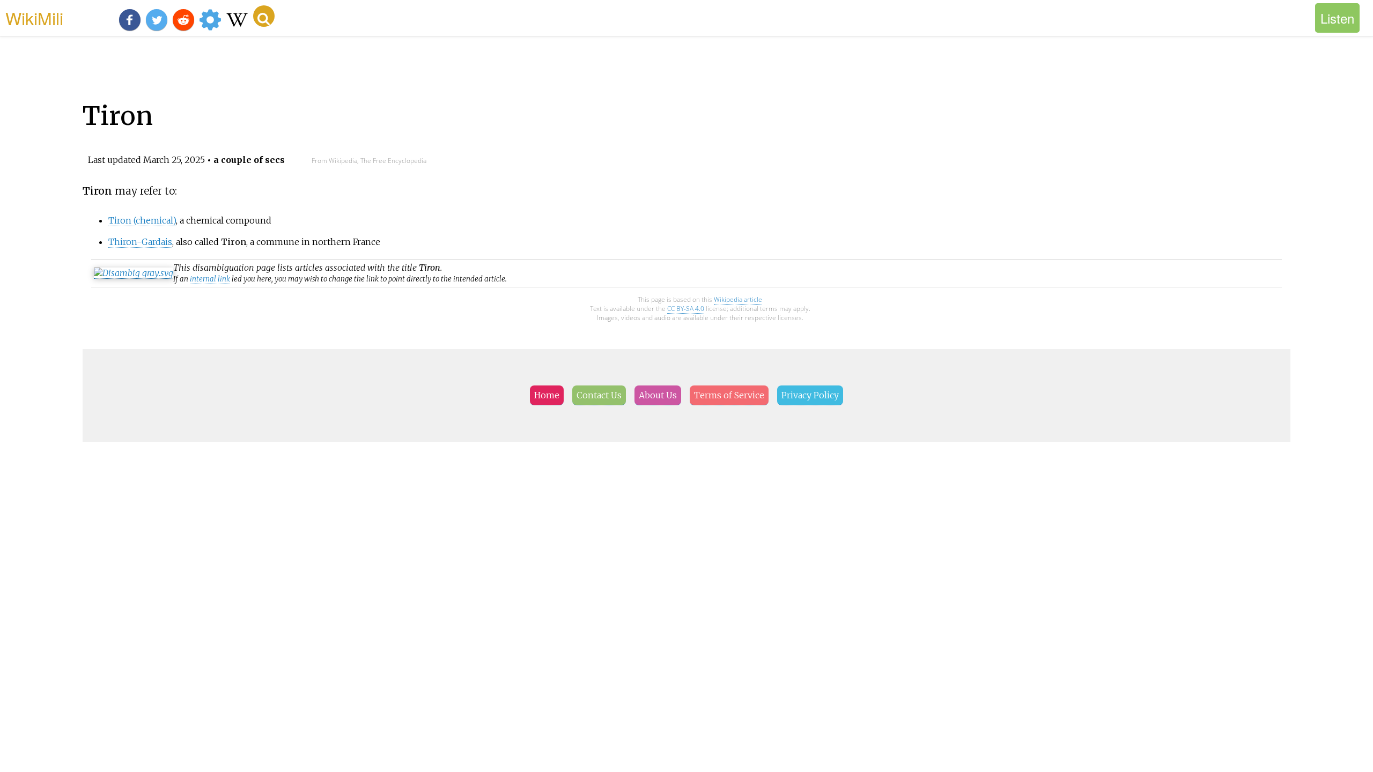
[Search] (264, 16)
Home (546, 395)
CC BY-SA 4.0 (685, 308)
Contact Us (599, 395)
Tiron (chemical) (142, 220)
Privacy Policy (810, 395)
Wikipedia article (738, 299)
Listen (1337, 18)
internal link (210, 279)
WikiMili (34, 17)
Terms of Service (729, 395)
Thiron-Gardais (140, 241)
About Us (658, 395)
